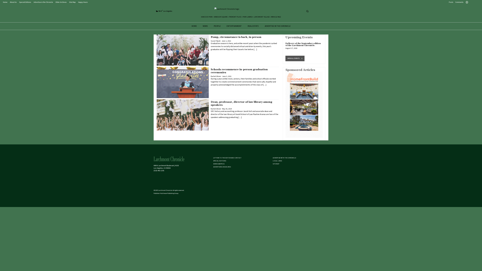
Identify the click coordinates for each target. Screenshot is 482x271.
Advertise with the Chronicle (284, 158)
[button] (295, 58)
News (205, 26)
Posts (451, 2)
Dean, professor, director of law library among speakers (241, 103)
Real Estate (253, 26)
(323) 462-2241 (159, 170)
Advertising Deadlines (222, 167)
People (217, 26)
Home (5, 2)
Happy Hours (83, 2)
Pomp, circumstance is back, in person (236, 37)
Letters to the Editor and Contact (227, 158)
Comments (459, 2)
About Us (13, 2)
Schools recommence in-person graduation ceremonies (239, 71)
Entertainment (234, 26)
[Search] (307, 11)
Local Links (277, 161)
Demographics (219, 164)
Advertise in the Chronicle (43, 2)
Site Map (72, 2)
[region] (304, 49)
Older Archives (61, 2)
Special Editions (25, 2)
